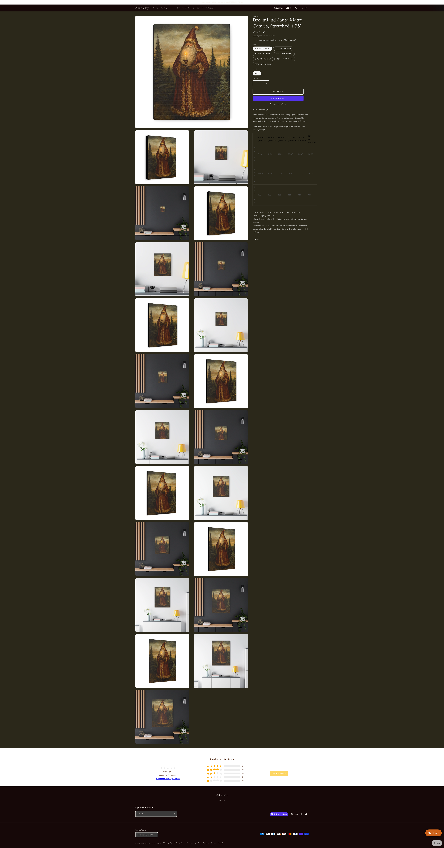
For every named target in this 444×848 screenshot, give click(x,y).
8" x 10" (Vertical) (262, 49)
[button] (296, 8)
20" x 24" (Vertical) (284, 54)
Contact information (217, 843)
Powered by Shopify (154, 843)
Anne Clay (144, 843)
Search (222, 800)
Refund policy (178, 843)
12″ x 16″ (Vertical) (283, 49)
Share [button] (257, 240)
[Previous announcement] (136, 2)
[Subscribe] (174, 814)
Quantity (256, 78)
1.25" (257, 73)
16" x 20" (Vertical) (262, 54)
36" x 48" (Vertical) (263, 64)
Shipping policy (191, 843)
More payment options (278, 104)
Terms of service (203, 843)
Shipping (256, 36)
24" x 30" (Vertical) (263, 59)
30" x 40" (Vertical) (285, 59)
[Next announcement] (307, 2)
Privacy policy (167, 843)
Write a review (279, 773)
